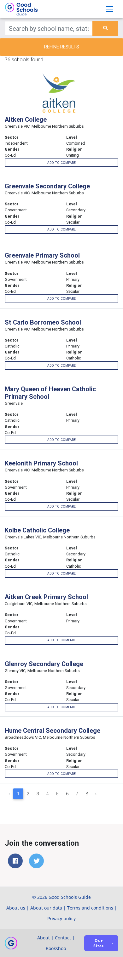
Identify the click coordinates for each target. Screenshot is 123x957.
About (43, 938)
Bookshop (56, 948)
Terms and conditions (90, 908)
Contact (63, 938)
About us (15, 908)
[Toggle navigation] (109, 9)
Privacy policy (61, 918)
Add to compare (61, 163)
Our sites (98, 943)
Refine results (61, 47)
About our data (46, 908)
